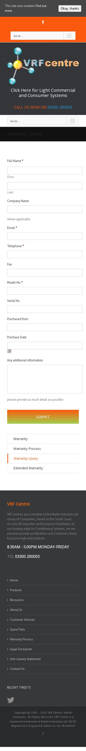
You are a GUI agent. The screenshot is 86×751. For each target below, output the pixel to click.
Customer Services (22, 620)
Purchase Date (17, 337)
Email (12, 228)
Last (10, 192)
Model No (15, 283)
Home (14, 580)
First (10, 177)
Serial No (13, 301)
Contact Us (17, 669)
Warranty (20, 438)
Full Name (15, 161)
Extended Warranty (28, 468)
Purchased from (17, 319)
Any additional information (25, 360)
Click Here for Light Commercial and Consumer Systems (43, 93)
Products (16, 590)
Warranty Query (26, 458)
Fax (9, 264)
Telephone (15, 246)
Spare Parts (17, 629)
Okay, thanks (70, 8)
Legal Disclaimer (21, 649)
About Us (16, 610)
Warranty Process (27, 448)
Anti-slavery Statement (25, 659)
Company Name (18, 201)
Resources (17, 600)
